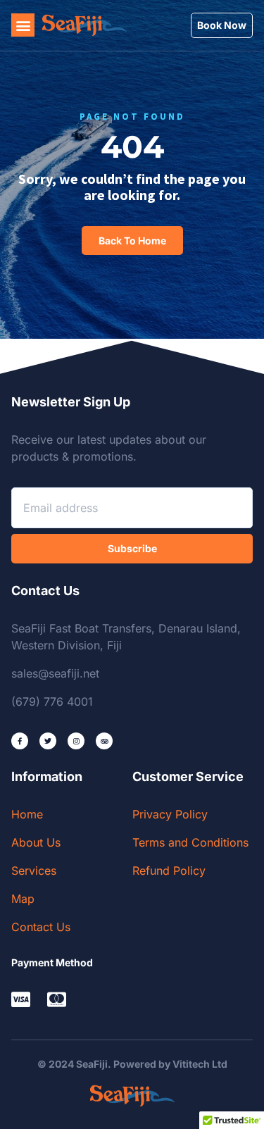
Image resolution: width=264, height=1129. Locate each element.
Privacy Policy (170, 814)
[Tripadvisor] (104, 740)
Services (33, 870)
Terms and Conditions (190, 842)
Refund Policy (169, 870)
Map (22, 899)
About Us (36, 842)
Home (27, 814)
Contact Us (40, 927)
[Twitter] (47, 740)
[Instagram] (76, 740)
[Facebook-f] (19, 740)
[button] (22, 25)
